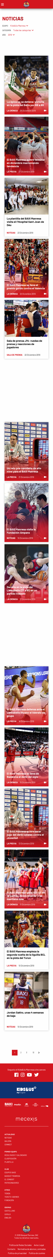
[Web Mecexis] (26, 1119)
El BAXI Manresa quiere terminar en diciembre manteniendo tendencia (26, 163)
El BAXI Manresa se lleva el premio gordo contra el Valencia (26, 286)
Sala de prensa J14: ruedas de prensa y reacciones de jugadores (24, 344)
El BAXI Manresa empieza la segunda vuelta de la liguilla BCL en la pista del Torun (26, 954)
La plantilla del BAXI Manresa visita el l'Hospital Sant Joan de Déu (25, 222)
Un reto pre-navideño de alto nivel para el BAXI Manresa (24, 470)
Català (8, 1214)
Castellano (10, 1211)
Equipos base (10, 1172)
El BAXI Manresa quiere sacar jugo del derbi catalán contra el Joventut (25, 835)
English (8, 1218)
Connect (8, 1144)
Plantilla (9, 1162)
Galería (8, 1141)
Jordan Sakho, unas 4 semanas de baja (25, 1014)
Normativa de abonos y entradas (32, 1249)
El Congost (9, 1179)
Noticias (8, 1138)
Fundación (9, 1200)
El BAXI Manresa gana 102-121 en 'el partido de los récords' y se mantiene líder (26, 896)
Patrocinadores (12, 1183)
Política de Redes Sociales (20, 1245)
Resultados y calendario (16, 1155)
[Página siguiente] (39, 1052)
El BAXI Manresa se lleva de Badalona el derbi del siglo (23, 775)
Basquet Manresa (12, 1176)
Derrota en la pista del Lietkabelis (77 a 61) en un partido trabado (22, 590)
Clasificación (10, 1158)
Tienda (7, 1193)
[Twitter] (36, 1075)
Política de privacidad (17, 1253)
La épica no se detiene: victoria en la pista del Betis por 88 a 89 (25, 103)
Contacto (11, 1249)
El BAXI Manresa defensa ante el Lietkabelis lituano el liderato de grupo (26, 712)
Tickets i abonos (12, 1197)
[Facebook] (16, 1075)
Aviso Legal (39, 1245)
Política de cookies (37, 1253)
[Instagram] (23, 1075)
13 (33, 1052)
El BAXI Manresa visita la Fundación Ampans (21, 531)
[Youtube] (29, 1075)
